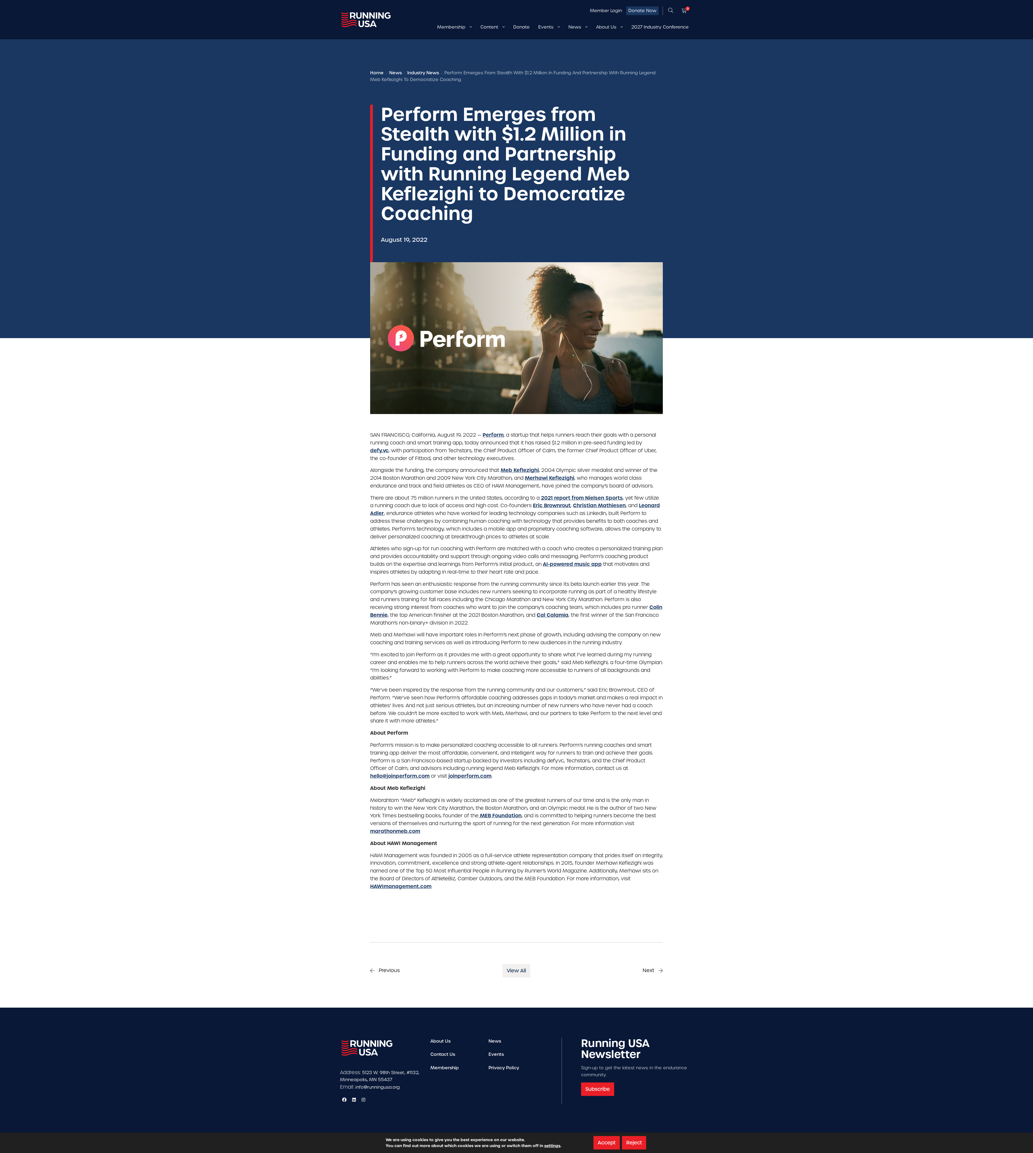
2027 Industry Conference (660, 27)
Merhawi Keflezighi (549, 478)
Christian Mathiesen (599, 505)
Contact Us (442, 1054)
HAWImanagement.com (400, 886)
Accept (606, 1143)
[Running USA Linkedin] (354, 1099)
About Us (440, 1041)
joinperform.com (469, 776)
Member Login (606, 10)
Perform (493, 435)
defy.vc (379, 450)
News (495, 1041)
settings (552, 1145)
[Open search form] (670, 10)
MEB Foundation (500, 815)
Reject (634, 1143)
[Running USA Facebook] (344, 1099)
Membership (444, 1068)
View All (516, 971)
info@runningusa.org (377, 1087)
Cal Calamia (552, 615)
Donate (521, 27)
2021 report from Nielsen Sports (582, 498)
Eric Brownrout (552, 505)
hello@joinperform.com (400, 776)
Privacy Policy (504, 1068)
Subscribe (597, 1089)
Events (496, 1054)
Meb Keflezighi (520, 470)
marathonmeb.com (395, 831)
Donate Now (642, 10)
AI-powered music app (572, 564)
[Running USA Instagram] (363, 1099)
